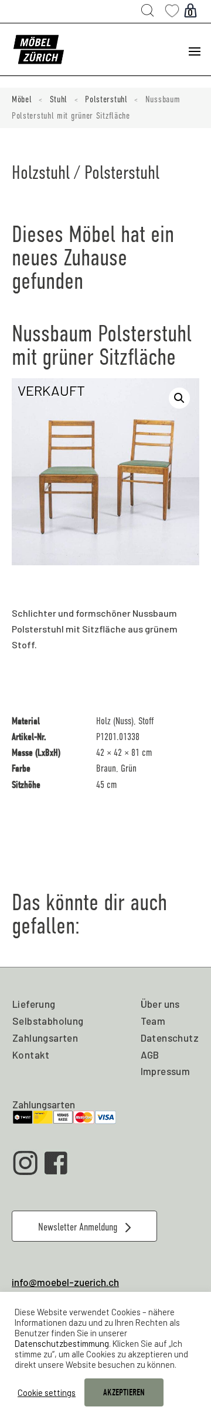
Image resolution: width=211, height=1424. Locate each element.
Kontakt (31, 1054)
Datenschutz (170, 1037)
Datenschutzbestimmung (62, 1343)
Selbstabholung (48, 1020)
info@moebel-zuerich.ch (65, 1282)
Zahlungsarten (45, 1037)
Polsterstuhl (106, 99)
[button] (179, 398)
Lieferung (34, 1004)
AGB (150, 1054)
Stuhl (59, 99)
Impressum (165, 1071)
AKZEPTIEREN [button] (124, 1392)
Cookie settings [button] (47, 1392)
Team (153, 1020)
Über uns (160, 1004)
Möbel (22, 99)
